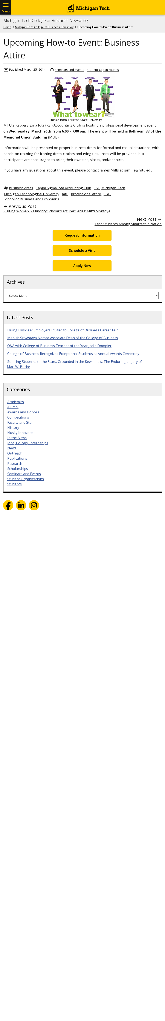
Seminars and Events (69, 70)
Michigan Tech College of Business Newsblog (45, 20)
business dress (21, 188)
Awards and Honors (23, 412)
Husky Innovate (20, 432)
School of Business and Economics (31, 199)
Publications (17, 458)
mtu (65, 194)
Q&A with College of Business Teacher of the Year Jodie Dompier (59, 345)
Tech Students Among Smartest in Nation (128, 224)
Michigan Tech (113, 188)
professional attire (86, 194)
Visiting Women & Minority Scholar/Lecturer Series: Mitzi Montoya (56, 211)
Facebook (8, 505)
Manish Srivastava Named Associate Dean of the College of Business (62, 337)
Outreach (14, 453)
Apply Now (82, 265)
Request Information (82, 235)
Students (14, 484)
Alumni (12, 407)
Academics (15, 401)
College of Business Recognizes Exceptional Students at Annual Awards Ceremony (73, 353)
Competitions (18, 417)
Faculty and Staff (20, 422)
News (11, 448)
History (13, 427)
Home (7, 27)
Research (14, 463)
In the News (17, 437)
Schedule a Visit (82, 250)
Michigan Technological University (31, 194)
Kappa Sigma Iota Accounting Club (63, 188)
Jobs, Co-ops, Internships (27, 443)
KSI (96, 188)
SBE (107, 194)
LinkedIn (21, 505)
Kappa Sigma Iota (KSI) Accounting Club (48, 125)
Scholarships (17, 468)
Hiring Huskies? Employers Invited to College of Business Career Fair (62, 330)
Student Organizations (103, 70)
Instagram (34, 505)
